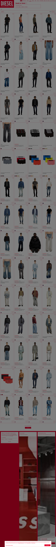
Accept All (47, 545)
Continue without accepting (9, 545)
